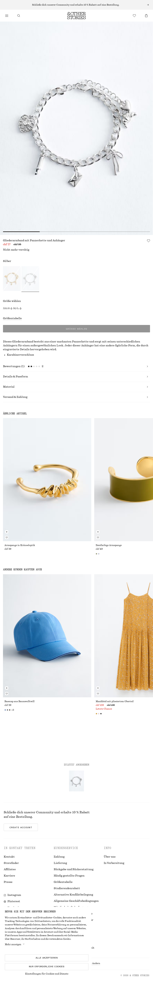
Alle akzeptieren (47, 958)
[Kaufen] (7, 16)
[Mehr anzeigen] (76, 5)
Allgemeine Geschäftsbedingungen (76, 901)
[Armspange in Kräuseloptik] (47, 479)
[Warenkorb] (146, 16)
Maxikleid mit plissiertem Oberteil (115, 701)
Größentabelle (12, 318)
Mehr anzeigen (13, 944)
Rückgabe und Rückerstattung (73, 869)
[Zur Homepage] (76, 16)
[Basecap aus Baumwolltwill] (47, 635)
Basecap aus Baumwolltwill (19, 701)
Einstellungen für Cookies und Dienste (46, 974)
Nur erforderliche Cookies (46, 966)
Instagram (14, 895)
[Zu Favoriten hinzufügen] (148, 240)
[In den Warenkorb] (6, 531)
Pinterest (13, 901)
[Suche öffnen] (19, 16)
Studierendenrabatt (67, 888)
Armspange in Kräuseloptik (19, 545)
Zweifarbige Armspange (109, 545)
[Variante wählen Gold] (12, 279)
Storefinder (11, 863)
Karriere (9, 875)
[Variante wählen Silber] (30, 279)
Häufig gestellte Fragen (69, 875)
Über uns (109, 857)
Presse (8, 882)
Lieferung (60, 863)
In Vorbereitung (114, 863)
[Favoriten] (134, 16)
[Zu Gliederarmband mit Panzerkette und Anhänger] (76, 781)
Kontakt (9, 857)
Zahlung (59, 857)
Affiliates (10, 869)
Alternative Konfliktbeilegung (73, 894)
